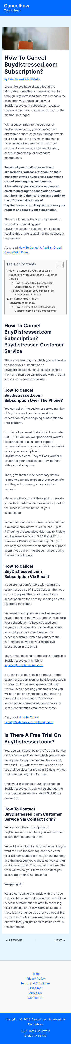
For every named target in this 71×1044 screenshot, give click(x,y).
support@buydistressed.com (23, 665)
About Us (35, 993)
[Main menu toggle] (63, 8)
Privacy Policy (35, 978)
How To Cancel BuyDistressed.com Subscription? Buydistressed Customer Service (33, 274)
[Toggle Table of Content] (58, 265)
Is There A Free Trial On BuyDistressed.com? (23, 300)
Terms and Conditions (35, 983)
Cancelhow (16, 5)
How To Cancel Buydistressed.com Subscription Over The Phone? (34, 285)
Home (36, 974)
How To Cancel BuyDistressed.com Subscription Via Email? (34, 292)
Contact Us (35, 998)
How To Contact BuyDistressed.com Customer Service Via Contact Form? (35, 309)
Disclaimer (35, 988)
